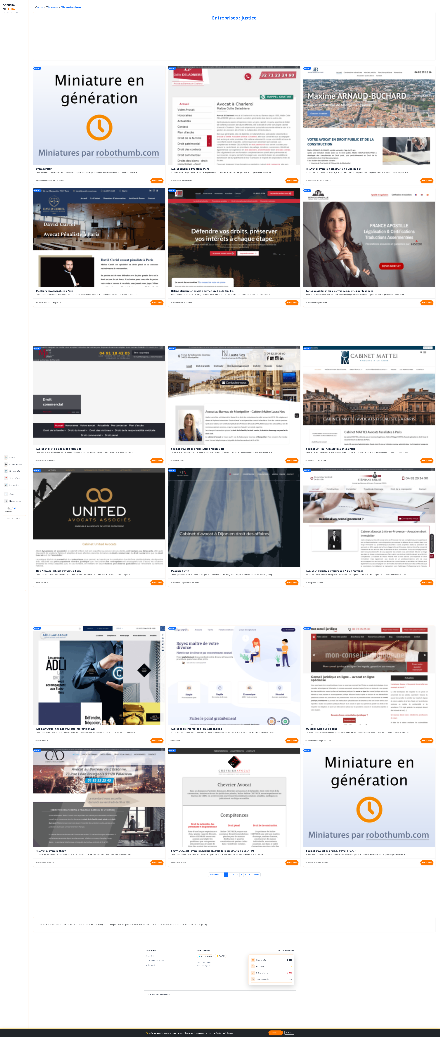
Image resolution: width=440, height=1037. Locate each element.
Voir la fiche (157, 181)
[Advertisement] (14, 554)
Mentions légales (203, 965)
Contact (151, 965)
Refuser (289, 1033)
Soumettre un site (156, 960)
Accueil (40, 7)
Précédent (214, 874)
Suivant (256, 874)
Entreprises (53, 7)
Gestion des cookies (204, 962)
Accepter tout (275, 1033)
